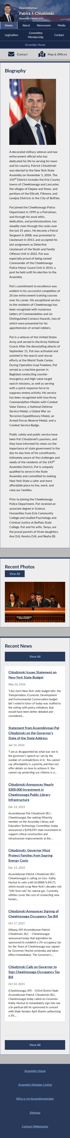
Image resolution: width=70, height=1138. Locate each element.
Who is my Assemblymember (35, 1098)
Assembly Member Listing (35, 1084)
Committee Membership (35, 35)
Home (9, 25)
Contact (59, 35)
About (26, 25)
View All (15, 574)
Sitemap (35, 1112)
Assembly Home (35, 44)
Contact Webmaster (35, 1126)
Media (61, 25)
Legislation (11, 35)
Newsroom (44, 25)
